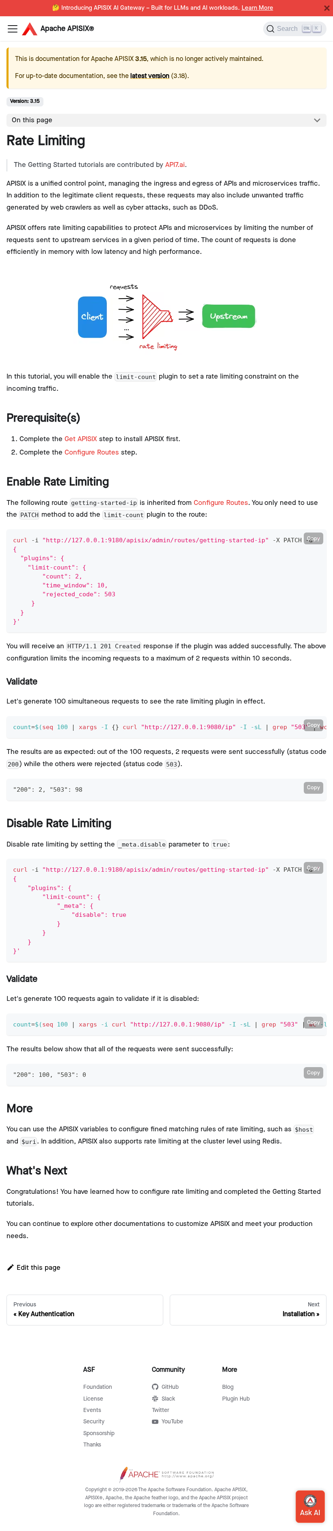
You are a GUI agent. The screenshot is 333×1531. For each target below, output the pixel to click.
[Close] (327, 8)
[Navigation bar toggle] (12, 29)
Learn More (257, 8)
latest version (149, 76)
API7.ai (175, 165)
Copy (313, 538)
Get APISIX (81, 439)
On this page (32, 120)
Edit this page (39, 1268)
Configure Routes (92, 452)
